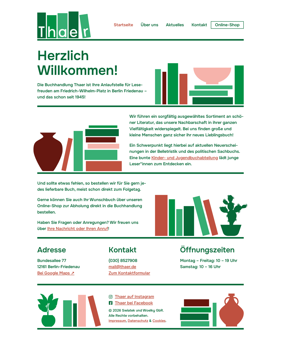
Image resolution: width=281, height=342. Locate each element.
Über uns (149, 25)
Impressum (117, 321)
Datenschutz (138, 321)
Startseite (123, 25)
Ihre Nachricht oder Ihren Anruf (77, 228)
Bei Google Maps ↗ (55, 273)
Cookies (159, 321)
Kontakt (199, 25)
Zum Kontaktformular (129, 273)
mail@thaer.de (122, 266)
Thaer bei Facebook (134, 303)
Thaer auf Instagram (134, 296)
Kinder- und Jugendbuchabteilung (184, 157)
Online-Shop (227, 25)
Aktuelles (175, 25)
